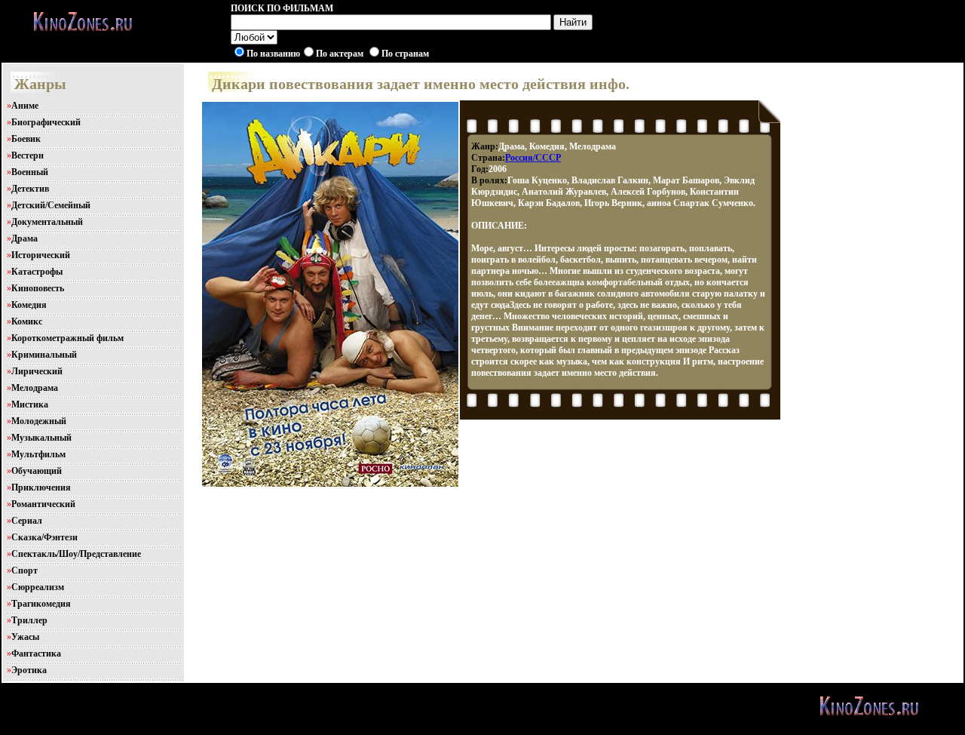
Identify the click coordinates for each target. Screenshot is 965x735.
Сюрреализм (37, 587)
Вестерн (27, 155)
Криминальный (44, 354)
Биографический (46, 122)
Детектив (30, 188)
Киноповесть (37, 288)
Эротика (29, 670)
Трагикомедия (41, 603)
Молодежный (38, 421)
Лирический (37, 371)
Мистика (29, 404)
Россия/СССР (533, 157)
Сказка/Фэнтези (44, 537)
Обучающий (36, 471)
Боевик (26, 139)
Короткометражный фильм (67, 338)
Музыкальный (41, 437)
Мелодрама (34, 388)
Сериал (26, 520)
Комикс (26, 321)
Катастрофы (37, 271)
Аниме (24, 105)
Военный (29, 172)
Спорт (24, 570)
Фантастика (36, 653)
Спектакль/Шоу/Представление (76, 554)
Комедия (29, 305)
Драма (24, 238)
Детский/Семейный (50, 205)
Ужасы (25, 637)
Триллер (29, 620)
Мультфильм (38, 454)
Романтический (43, 504)
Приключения (41, 487)
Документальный (47, 222)
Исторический (40, 255)
